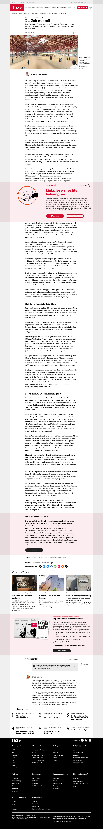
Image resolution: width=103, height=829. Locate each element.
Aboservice (35, 804)
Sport (13, 760)
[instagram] (90, 741)
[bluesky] (86, 741)
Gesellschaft (15, 755)
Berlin (13, 763)
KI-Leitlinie (87, 816)
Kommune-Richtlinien (77, 816)
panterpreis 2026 (78, 763)
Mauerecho (15, 786)
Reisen (14, 802)
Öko (13, 752)
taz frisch (35, 781)
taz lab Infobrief (37, 786)
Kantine (14, 804)
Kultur (20, 13)
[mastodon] (82, 741)
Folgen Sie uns (76, 740)
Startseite (14, 13)
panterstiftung (77, 760)
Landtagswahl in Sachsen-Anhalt (40, 751)
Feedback (35, 801)
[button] (90, 7)
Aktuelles (55, 750)
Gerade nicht (84, 185)
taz (16, 740)
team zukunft (36, 778)
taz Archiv (76, 786)
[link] (34, 7)
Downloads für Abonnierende (41, 809)
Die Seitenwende (58, 755)
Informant (56, 819)
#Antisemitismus (62, 557)
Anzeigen (14, 809)
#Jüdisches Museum (37, 557)
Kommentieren (37, 562)
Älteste (76, 659)
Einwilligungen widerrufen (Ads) (62, 821)
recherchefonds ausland (80, 758)
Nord (13, 765)
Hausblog (56, 752)
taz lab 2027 (56, 788)
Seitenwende (82, 819)
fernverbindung (16, 781)
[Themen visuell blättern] (74, 7)
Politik (13, 750)
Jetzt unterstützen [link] (34, 550)
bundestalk (15, 778)
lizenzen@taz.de (23, 818)
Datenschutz (63, 819)
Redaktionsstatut (64, 816)
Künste (25, 13)
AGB (76, 819)
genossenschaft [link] (78, 2)
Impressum (71, 819)
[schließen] (89, 185)
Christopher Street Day (39, 755)
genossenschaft (78, 752)
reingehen (15, 791)
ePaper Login (36, 806)
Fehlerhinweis (45, 562)
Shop (13, 807)
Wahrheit (14, 768)
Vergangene (56, 786)
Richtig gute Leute (37, 758)
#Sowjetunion (53, 557)
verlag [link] (13, 2)
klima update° (16, 783)
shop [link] (27, 2)
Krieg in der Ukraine (38, 760)
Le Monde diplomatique (80, 784)
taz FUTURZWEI (78, 781)
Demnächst (56, 778)
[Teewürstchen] (27, 677)
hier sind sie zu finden (44, 668)
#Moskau (46, 557)
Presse (55, 760)
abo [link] (72, 2)
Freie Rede (15, 788)
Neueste (70, 659)
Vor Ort (55, 781)
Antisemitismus (34, 13)
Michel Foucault (37, 763)
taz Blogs (76, 778)
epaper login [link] (87, 2)
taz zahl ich (76, 755)
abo (74, 750)
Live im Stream (57, 783)
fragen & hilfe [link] (32, 2)
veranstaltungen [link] (20, 2)
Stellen (55, 758)
